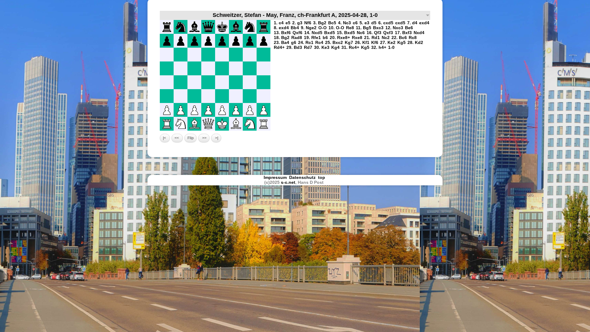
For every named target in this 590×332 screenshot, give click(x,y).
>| (216, 138)
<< (177, 138)
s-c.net (288, 182)
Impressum (275, 177)
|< (165, 138)
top (322, 177)
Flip (190, 138)
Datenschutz (302, 177)
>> (203, 138)
